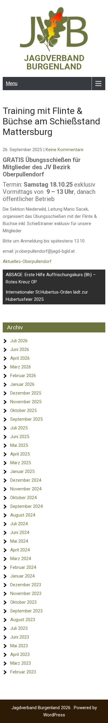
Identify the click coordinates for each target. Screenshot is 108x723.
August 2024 (22, 515)
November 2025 (25, 401)
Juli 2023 (19, 628)
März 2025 (20, 462)
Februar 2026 (23, 375)
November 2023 (25, 593)
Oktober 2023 (23, 602)
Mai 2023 (19, 645)
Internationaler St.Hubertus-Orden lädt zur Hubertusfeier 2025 (47, 295)
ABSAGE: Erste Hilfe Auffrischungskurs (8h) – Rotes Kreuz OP (51, 278)
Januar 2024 (22, 576)
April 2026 (20, 358)
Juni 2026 (19, 349)
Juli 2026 (19, 340)
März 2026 (20, 367)
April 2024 (20, 550)
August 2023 (22, 619)
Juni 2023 (19, 637)
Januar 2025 (22, 471)
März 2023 (20, 663)
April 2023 (20, 654)
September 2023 (26, 611)
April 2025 (20, 454)
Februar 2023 (23, 672)
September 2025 (26, 419)
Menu (11, 83)
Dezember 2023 (25, 584)
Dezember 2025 (25, 393)
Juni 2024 (19, 532)
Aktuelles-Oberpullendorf (27, 261)
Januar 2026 (22, 384)
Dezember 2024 (25, 480)
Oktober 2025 (23, 410)
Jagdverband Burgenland (54, 62)
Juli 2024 (19, 523)
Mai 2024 (19, 541)
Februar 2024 (23, 567)
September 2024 (26, 506)
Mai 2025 (19, 445)
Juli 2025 (19, 428)
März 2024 (20, 558)
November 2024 (25, 489)
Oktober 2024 (23, 497)
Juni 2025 (19, 436)
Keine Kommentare (64, 149)
